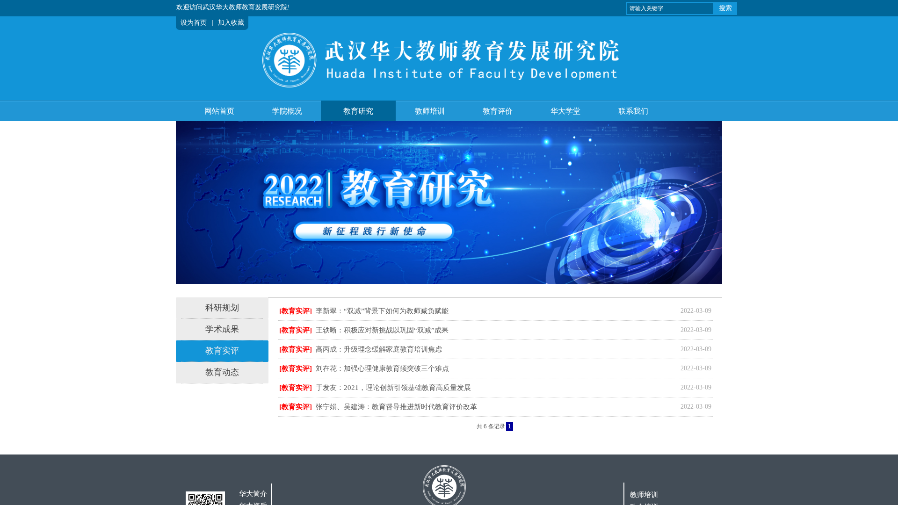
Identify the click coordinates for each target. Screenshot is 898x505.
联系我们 (633, 111)
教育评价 (498, 111)
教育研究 (358, 111)
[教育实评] (295, 311)
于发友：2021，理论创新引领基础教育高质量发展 (393, 387)
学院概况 (287, 111)
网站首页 (219, 111)
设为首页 (194, 22)
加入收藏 (231, 22)
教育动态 (222, 372)
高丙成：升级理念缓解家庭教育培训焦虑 (379, 349)
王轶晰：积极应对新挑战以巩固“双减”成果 (382, 330)
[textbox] (670, 8)
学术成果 (222, 329)
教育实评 (222, 350)
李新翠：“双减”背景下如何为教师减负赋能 (382, 311)
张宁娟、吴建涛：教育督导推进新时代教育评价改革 (396, 407)
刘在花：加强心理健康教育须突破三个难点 (382, 368)
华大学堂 (565, 111)
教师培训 (430, 111)
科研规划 (222, 307)
